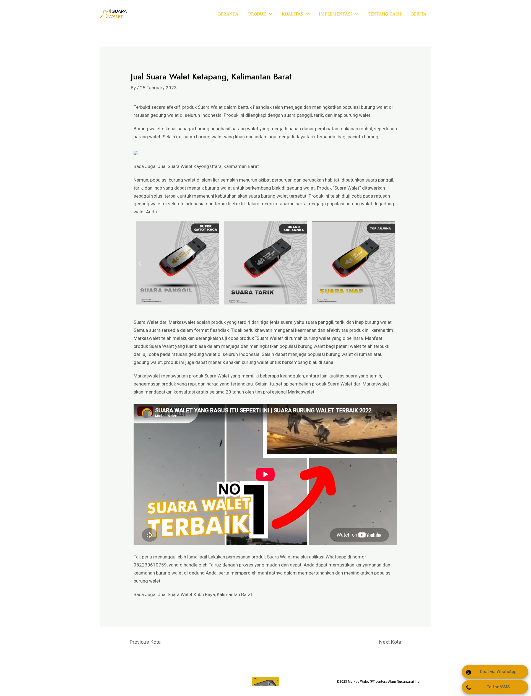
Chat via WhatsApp (498, 671)
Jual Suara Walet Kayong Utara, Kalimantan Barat (208, 166)
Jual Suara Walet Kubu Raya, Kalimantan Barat (205, 594)
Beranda (228, 13)
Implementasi (335, 13)
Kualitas (292, 13)
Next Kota (393, 642)
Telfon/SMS (498, 686)
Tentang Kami (384, 13)
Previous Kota (142, 642)
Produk (257, 13)
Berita (418, 13)
